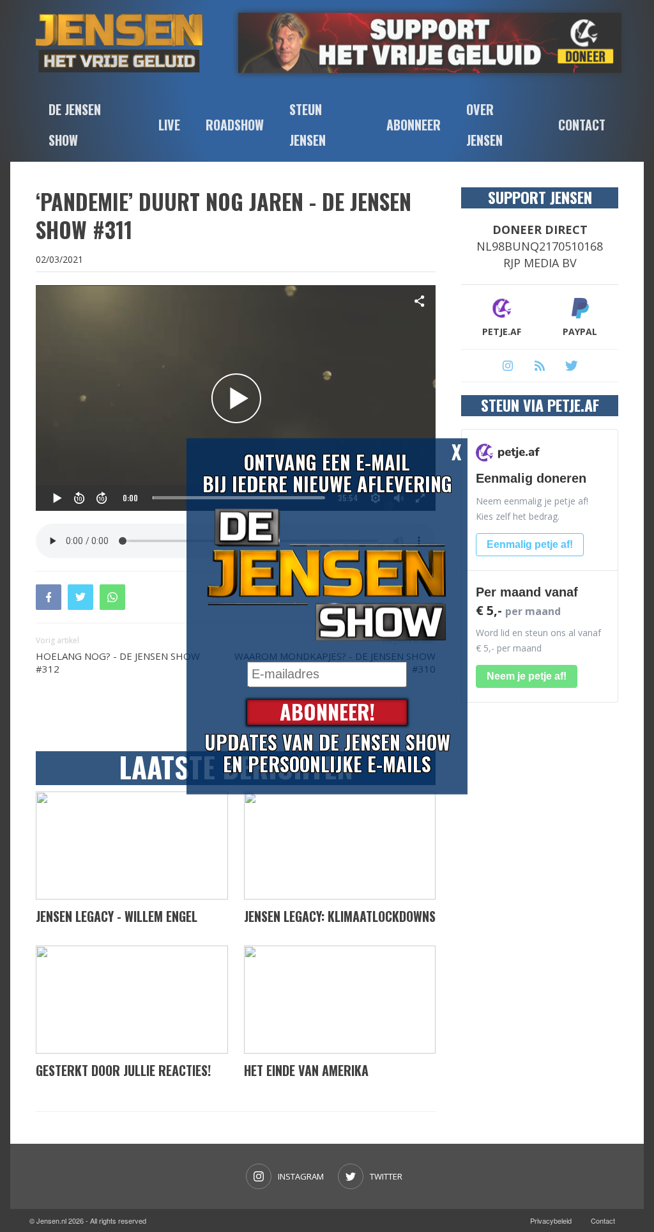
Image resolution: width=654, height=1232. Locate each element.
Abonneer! (327, 711)
